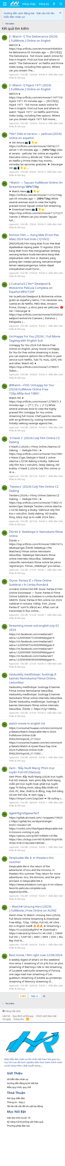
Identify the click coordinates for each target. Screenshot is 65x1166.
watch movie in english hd (27, 723)
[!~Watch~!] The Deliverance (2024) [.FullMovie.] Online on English (33, 38)
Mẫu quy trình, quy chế (19, 1087)
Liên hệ (6, 1016)
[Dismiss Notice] (59, 13)
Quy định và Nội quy (23, 1016)
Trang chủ (19, 1019)
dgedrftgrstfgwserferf (24, 813)
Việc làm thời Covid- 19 (18, 1117)
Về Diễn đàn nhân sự (17, 1079)
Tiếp (33, 996)
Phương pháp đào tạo (18, 1125)
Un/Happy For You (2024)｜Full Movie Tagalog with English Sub (34, 338)
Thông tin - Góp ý (16, 1102)
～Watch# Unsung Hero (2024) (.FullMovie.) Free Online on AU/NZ (33, 908)
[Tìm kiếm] (61, 4)
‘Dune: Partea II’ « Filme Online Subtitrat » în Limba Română (30, 582)
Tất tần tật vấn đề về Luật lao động (25, 1106)
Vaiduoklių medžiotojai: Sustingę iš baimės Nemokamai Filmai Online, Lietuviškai (32, 678)
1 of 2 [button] (23, 996)
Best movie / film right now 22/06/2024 (35, 955)
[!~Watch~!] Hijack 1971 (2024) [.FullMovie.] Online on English (30, 87)
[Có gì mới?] (54, 4)
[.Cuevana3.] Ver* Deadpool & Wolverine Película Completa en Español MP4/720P (31, 288)
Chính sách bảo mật (46, 1016)
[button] (5, 4)
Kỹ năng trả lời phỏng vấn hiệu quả (25, 1121)
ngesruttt (14, 74)
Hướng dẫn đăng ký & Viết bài (22, 1083)
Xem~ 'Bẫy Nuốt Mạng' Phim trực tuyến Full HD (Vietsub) (32, 770)
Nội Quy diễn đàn (16, 1098)
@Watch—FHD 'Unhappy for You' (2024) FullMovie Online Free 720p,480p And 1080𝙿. (32, 389)
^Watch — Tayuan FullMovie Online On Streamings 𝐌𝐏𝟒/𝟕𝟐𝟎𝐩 (36, 184)
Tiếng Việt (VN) (12, 1011)
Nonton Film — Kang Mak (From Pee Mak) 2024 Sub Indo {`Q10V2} (34, 237)
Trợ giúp (6, 1019)
